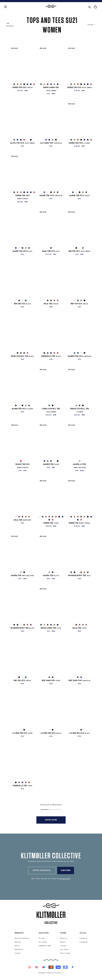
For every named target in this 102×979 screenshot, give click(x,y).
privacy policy (65, 878)
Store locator (65, 953)
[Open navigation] (5, 7)
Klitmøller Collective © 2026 (49, 973)
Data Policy (19, 949)
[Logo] (51, 6)
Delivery (18, 942)
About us (63, 938)
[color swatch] (10, 84)
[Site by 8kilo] (62, 973)
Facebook (83, 938)
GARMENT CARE (45, 946)
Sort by (91, 24)
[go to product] (22, 64)
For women (43, 942)
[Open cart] (95, 6)
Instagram (83, 942)
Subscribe (66, 870)
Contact (18, 953)
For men (42, 938)
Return (17, 946)
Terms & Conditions (22, 938)
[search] (89, 7)
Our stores (64, 949)
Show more (51, 820)
